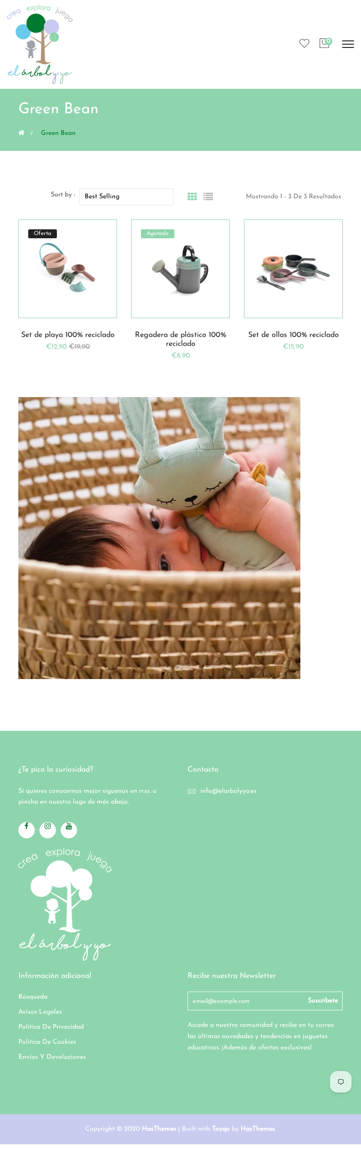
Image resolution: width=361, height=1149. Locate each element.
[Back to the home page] (21, 132)
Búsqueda (32, 996)
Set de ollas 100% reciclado (293, 335)
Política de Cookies (47, 1042)
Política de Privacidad (51, 1027)
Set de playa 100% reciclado (68, 335)
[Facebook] (26, 830)
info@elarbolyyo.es (228, 791)
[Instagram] (47, 830)
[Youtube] (69, 830)
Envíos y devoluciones (52, 1057)
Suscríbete (323, 1000)
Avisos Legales (40, 1012)
